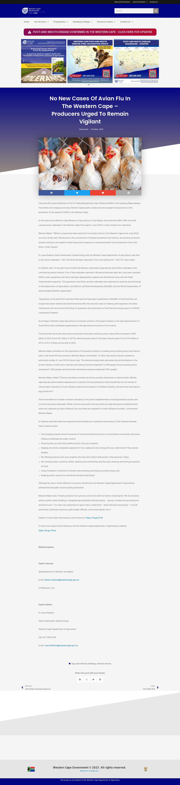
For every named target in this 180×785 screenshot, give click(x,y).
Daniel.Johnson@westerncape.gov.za (62, 580)
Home (26, 22)
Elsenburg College (81, 22)
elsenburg (92, 664)
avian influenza (81, 664)
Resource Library (105, 22)
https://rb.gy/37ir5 (94, 518)
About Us (84, 771)
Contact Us (125, 22)
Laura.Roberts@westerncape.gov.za (61, 645)
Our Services (40, 22)
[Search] (156, 10)
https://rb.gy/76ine (47, 530)
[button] (23, 61)
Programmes (60, 22)
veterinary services (104, 664)
